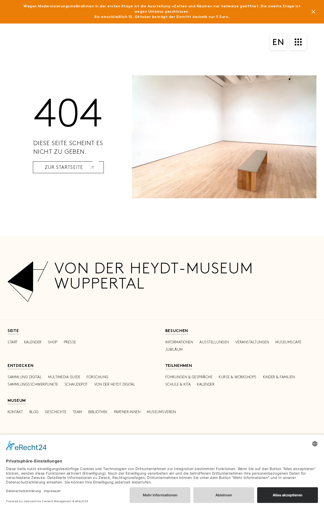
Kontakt (15, 412)
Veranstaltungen (252, 342)
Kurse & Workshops (238, 377)
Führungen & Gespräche (189, 377)
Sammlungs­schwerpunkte (33, 384)
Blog (34, 412)
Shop (52, 342)
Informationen (179, 342)
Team (77, 412)
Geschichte (56, 412)
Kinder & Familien (279, 377)
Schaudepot (76, 384)
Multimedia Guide (64, 377)
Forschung (98, 377)
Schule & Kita (178, 384)
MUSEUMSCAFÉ (288, 342)
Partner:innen (127, 412)
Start (13, 342)
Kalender (33, 342)
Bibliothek (98, 412)
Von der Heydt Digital (114, 384)
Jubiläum (174, 349)
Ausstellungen (214, 342)
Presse (70, 342)
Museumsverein (161, 412)
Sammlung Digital (25, 377)
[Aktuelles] (313, 13)
